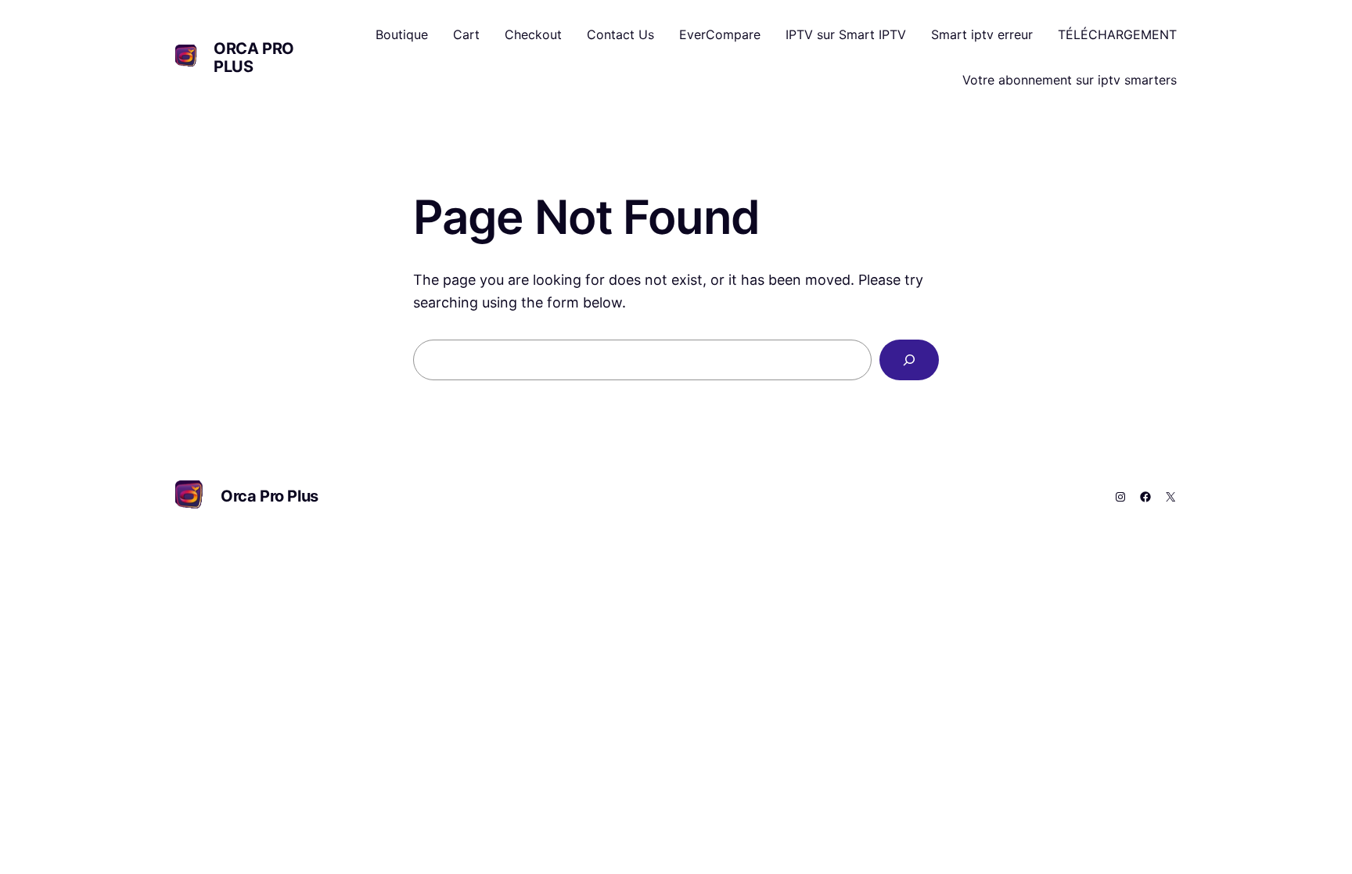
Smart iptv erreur (982, 34)
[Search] (909, 360)
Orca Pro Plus (254, 57)
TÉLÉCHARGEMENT (1117, 34)
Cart (466, 34)
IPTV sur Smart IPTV (846, 34)
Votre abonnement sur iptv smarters (1069, 80)
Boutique (402, 34)
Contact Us (620, 34)
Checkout (533, 34)
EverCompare (719, 34)
